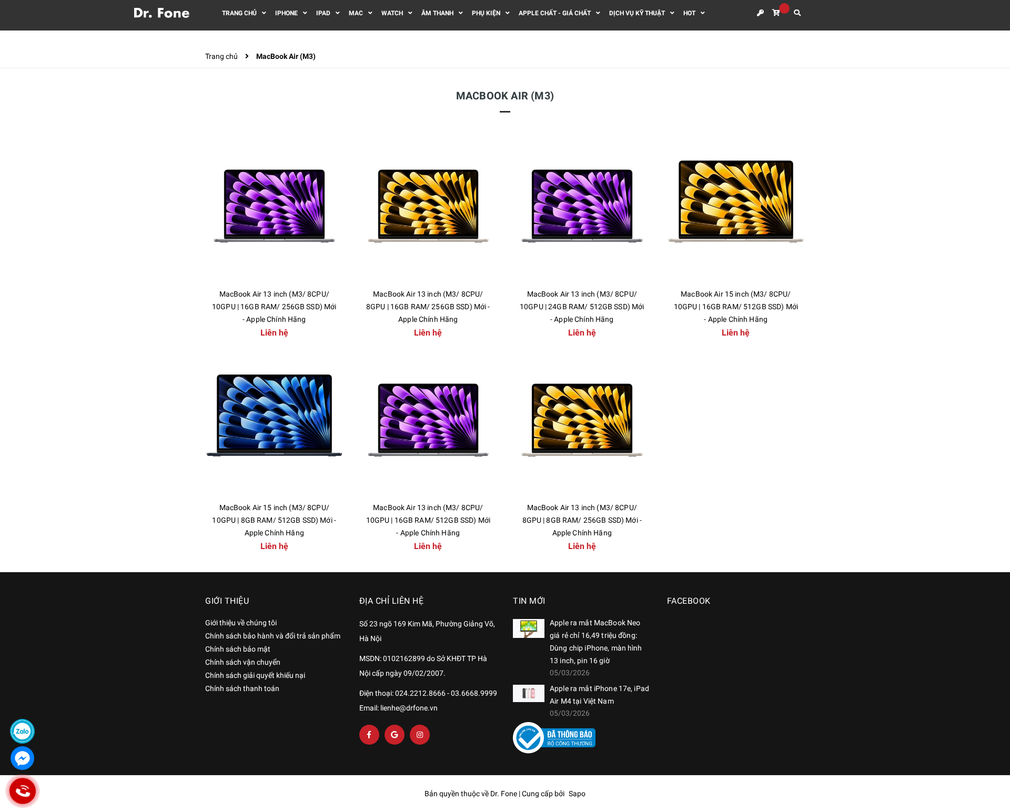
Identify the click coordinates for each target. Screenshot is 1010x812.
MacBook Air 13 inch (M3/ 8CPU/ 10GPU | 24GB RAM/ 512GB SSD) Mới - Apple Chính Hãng (582, 306)
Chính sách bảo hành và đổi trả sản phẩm (272, 636)
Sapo (577, 793)
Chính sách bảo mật (237, 649)
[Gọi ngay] (22, 791)
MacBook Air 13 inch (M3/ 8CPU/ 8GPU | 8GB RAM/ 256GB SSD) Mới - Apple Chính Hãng (582, 520)
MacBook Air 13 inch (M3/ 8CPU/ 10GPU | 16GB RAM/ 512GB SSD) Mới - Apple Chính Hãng (428, 520)
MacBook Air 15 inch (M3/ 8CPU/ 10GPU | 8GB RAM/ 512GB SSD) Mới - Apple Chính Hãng (274, 520)
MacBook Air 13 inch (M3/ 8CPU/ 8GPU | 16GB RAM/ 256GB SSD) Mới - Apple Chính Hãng (428, 306)
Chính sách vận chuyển (242, 662)
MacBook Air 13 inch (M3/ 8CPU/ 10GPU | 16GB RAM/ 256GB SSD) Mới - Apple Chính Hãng (274, 306)
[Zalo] (22, 731)
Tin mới (529, 601)
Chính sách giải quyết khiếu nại (255, 675)
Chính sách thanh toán (242, 688)
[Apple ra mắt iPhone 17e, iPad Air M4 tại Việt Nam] (528, 694)
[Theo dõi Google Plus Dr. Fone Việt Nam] (395, 735)
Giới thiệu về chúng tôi (241, 622)
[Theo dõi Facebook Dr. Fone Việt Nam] (369, 735)
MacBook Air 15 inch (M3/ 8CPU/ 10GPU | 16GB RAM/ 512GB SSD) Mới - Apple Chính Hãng (736, 306)
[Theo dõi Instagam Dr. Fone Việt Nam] (420, 735)
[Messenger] (22, 758)
